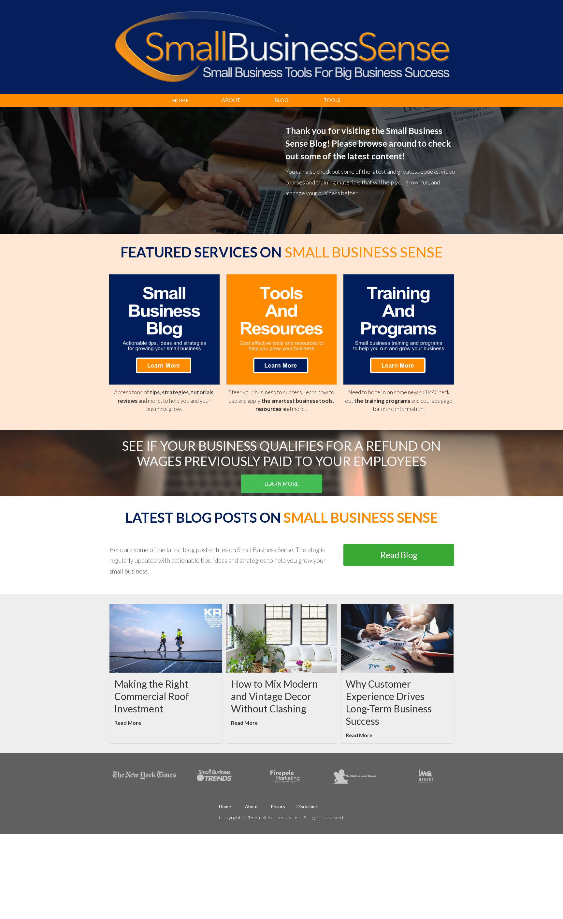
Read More (127, 723)
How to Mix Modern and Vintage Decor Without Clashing (274, 696)
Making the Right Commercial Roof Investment (151, 696)
